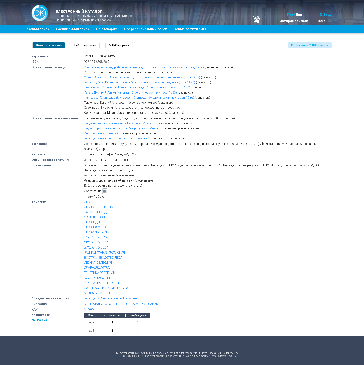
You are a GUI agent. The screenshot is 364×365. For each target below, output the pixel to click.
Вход (328, 15)
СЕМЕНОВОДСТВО (97, 268)
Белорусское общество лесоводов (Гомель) (115, 138)
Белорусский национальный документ (111, 298)
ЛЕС (87, 202)
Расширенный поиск (72, 29)
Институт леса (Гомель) (101, 133)
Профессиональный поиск (145, 29)
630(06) (89, 309)
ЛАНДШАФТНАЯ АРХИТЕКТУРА (106, 288)
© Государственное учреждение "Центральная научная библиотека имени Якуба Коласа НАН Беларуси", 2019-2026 (182, 353)
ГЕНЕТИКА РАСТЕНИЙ (99, 273)
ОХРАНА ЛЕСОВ (95, 217)
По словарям (106, 29)
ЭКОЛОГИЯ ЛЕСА (96, 242)
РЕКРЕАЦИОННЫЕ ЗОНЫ (101, 283)
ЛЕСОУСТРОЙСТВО (97, 232)
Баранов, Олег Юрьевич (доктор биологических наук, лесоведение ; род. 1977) (139, 82)
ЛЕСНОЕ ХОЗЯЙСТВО (99, 207)
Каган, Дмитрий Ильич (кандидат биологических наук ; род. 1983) (130, 92)
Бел (299, 15)
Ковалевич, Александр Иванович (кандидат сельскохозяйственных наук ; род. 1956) (144, 67)
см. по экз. (40, 320)
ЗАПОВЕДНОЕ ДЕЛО (98, 212)
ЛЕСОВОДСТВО (95, 227)
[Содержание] (104, 191)
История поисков (294, 21)
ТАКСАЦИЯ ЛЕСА (96, 237)
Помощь (323, 21)
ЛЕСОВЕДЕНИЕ (94, 222)
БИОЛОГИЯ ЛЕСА (96, 247)
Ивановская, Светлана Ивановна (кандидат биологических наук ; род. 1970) (138, 87)
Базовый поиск (36, 29)
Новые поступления (190, 29)
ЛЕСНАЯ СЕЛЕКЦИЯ (98, 263)
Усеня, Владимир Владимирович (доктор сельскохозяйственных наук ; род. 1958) (142, 77)
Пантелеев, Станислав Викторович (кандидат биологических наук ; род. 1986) (139, 97)
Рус (290, 15)
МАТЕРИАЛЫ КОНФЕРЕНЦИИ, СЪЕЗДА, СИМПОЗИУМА (122, 304)
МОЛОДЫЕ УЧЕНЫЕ (97, 293)
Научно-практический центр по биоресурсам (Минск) (122, 128)
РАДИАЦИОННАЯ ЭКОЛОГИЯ (104, 252)
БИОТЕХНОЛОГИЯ (97, 278)
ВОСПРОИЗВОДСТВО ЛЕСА (103, 257)
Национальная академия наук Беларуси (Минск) (118, 123)
